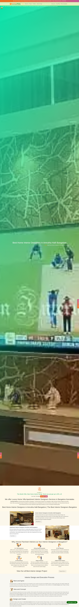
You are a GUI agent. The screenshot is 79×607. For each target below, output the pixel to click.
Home (23, 3)
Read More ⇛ (38, 521)
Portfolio (34, 3)
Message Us (43, 496)
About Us (26, 3)
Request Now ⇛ (62, 571)
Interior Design (39, 3)
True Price (58, 3)
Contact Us (53, 3)
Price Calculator (64, 3)
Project (30, 3)
